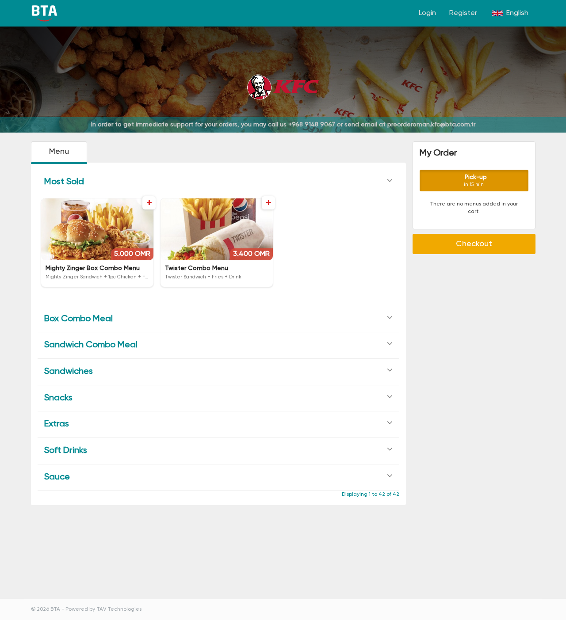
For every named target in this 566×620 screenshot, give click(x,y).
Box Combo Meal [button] (78, 319)
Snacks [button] (58, 398)
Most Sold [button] (64, 182)
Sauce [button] (57, 477)
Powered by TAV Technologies (103, 609)
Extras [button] (56, 424)
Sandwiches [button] (68, 371)
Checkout (474, 244)
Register (463, 13)
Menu (59, 152)
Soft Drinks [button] (65, 450)
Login (427, 13)
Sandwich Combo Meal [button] (91, 345)
